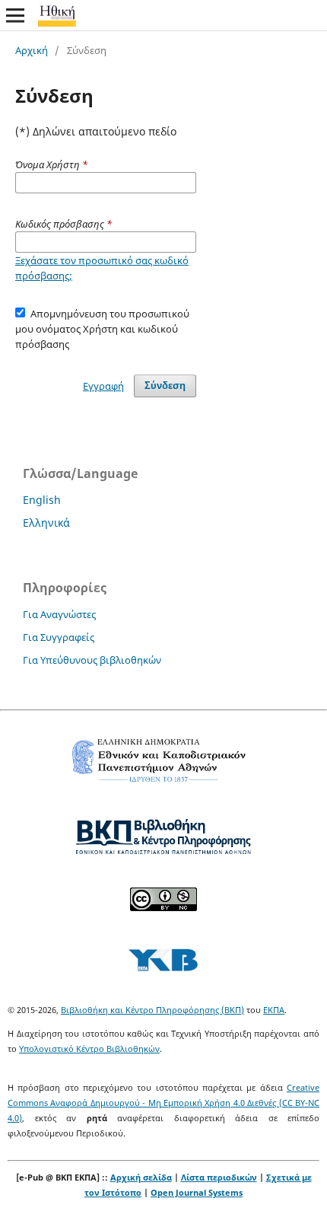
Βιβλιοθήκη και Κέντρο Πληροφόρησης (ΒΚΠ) (152, 1009)
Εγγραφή (103, 386)
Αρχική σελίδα (141, 1177)
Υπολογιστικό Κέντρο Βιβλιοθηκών (89, 1048)
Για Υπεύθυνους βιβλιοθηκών (92, 660)
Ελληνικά (46, 522)
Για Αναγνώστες (59, 614)
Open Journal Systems (197, 1192)
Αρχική (31, 50)
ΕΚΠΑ (273, 1009)
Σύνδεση (165, 385)
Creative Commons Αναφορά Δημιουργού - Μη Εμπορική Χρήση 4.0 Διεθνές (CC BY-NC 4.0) (163, 1102)
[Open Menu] (15, 15)
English (42, 499)
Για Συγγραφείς (58, 637)
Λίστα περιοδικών (219, 1177)
